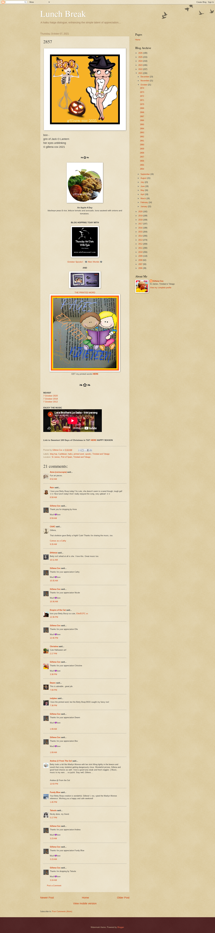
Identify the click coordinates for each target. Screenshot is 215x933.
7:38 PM (53, 705)
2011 (140, 248)
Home (85, 897)
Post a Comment (54, 885)
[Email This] (79, 450)
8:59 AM (53, 518)
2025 (140, 57)
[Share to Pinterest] (90, 450)
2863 (142, 132)
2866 (142, 120)
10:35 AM (54, 581)
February (145, 202)
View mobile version (85, 903)
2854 (142, 169)
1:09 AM (53, 729)
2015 (140, 232)
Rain (52, 487)
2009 (140, 256)
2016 (140, 228)
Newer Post (47, 897)
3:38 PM (53, 674)
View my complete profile (160, 287)
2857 (142, 157)
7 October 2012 (50, 402)
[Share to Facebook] (88, 450)
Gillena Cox (55, 506)
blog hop (53, 454)
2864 (142, 128)
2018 (140, 220)
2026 (140, 53)
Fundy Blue (55, 792)
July (143, 182)
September (145, 174)
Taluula (53, 810)
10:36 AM (54, 601)
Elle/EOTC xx (82, 613)
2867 (142, 116)
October (144, 85)
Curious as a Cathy (58, 541)
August (144, 178)
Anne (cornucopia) (58, 472)
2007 (140, 264)
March (143, 198)
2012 (140, 244)
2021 (140, 73)
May (143, 190)
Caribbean (62, 454)
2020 (140, 211)
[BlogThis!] (82, 450)
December (145, 77)
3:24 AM (53, 880)
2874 (142, 88)
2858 (142, 153)
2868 (142, 112)
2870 (142, 104)
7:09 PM (53, 690)
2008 (140, 260)
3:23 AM (53, 838)
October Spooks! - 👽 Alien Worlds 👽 (84, 262)
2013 (140, 240)
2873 (142, 92)
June (143, 186)
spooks (88, 454)
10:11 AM (54, 560)
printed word (79, 454)
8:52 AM (53, 479)
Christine (54, 646)
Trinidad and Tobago (101, 454)
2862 (142, 136)
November (145, 81)
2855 (142, 165)
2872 (142, 96)
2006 (140, 268)
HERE (95, 374)
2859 (142, 149)
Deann (53, 683)
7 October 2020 (50, 396)
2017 (140, 224)
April (143, 194)
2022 (140, 69)
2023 (140, 65)
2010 (140, 252)
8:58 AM (53, 497)
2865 (142, 124)
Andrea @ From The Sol (61, 761)
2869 (142, 108)
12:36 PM (54, 617)
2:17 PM (53, 654)
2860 (142, 145)
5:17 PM (53, 818)
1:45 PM (53, 802)
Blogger (120, 927)
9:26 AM (53, 544)
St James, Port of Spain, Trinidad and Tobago (71, 457)
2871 (142, 100)
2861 (142, 141)
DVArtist (53, 553)
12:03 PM (54, 784)
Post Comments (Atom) (62, 911)
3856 (142, 161)
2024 (140, 61)
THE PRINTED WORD (85, 292)
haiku (70, 454)
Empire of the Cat (58, 610)
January (144, 206)
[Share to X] (85, 450)
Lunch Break (63, 13)
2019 (140, 216)
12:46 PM (54, 638)
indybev (53, 698)
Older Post (123, 897)
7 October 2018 (50, 399)
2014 (140, 236)
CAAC (52, 526)
